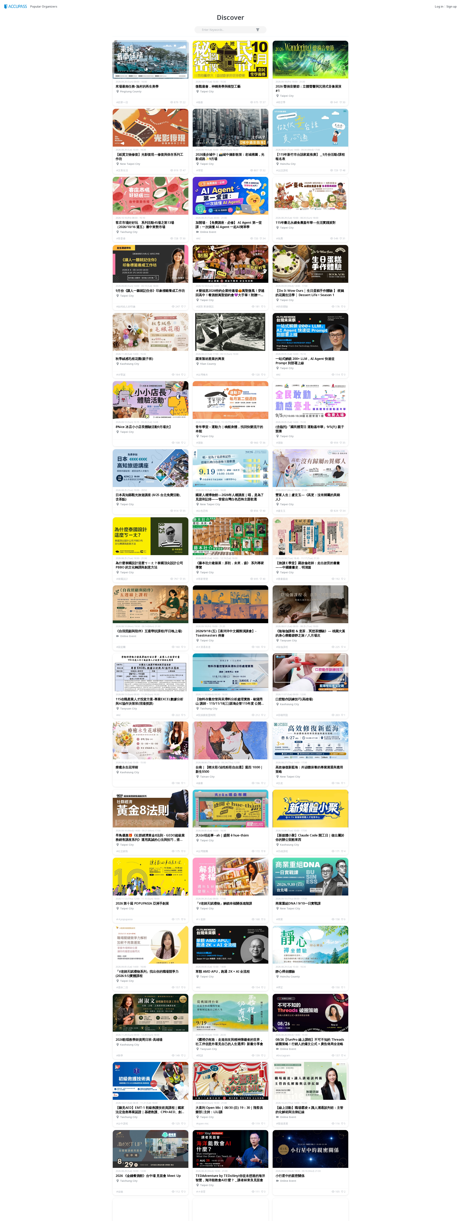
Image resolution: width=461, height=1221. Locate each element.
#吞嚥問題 (282, 715)
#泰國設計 (122, 579)
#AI (198, 238)
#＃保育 (200, 1191)
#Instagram (283, 1055)
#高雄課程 (282, 851)
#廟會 (199, 102)
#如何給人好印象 (126, 306)
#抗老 (279, 783)
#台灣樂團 (202, 851)
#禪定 (279, 987)
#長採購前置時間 (206, 715)
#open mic (202, 1123)
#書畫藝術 (282, 579)
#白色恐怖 (202, 510)
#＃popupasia (124, 919)
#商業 (279, 919)
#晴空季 (280, 102)
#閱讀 (199, 1055)
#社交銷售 (122, 851)
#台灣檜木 (202, 374)
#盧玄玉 (280, 510)
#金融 (119, 1191)
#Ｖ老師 (200, 919)
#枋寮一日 (122, 102)
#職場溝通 (282, 1123)
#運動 (199, 442)
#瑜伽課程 (282, 647)
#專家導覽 (202, 579)
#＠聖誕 (121, 374)
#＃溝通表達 (203, 647)
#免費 (279, 238)
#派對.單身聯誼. (205, 306)
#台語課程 (282, 170)
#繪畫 (199, 783)
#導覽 (199, 170)
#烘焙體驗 (282, 306)
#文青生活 (122, 170)
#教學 (119, 1055)
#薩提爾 (121, 647)
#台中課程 (122, 1123)
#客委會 (121, 238)
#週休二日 (122, 987)
